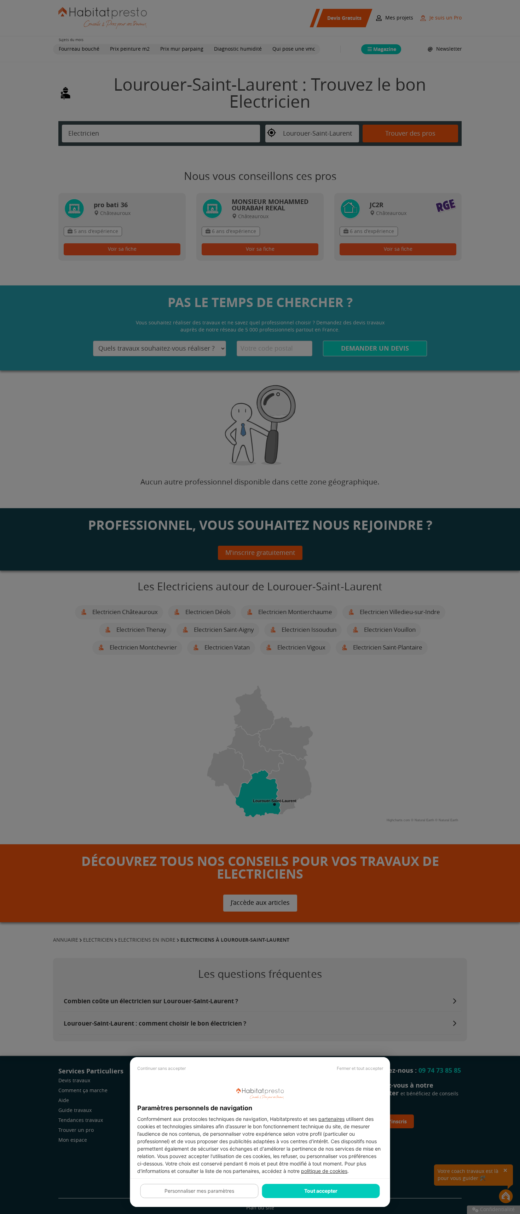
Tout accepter (320, 1191)
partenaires (331, 1119)
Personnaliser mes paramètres (199, 1191)
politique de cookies (324, 1171)
